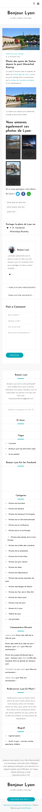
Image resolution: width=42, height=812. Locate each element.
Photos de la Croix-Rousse (19, 530)
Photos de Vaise (15, 54)
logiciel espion (14, 736)
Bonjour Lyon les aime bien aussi (22, 449)
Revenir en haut (20, 799)
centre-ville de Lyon (21, 74)
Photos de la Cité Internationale (22, 519)
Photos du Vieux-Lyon (17, 597)
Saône (31, 80)
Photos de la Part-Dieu (18, 556)
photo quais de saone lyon (16, 202)
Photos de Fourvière (17, 503)
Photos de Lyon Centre (18, 562)
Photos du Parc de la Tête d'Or (21, 592)
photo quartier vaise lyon (16, 207)
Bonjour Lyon (21, 13)
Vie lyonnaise (14, 619)
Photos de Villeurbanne (18, 573)
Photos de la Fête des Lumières (21, 545)
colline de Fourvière (18, 80)
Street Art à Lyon (16, 608)
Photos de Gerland (16, 509)
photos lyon (11, 212)
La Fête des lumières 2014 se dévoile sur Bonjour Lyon (20, 661)
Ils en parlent (14, 454)
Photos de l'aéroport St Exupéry (22, 514)
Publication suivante (20, 295)
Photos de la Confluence (19, 525)
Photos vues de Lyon (17, 603)
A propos (12, 443)
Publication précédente (22, 287)
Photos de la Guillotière (18, 551)
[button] (34, 3)
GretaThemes (26, 808)
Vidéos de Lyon (15, 614)
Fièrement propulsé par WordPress (17, 805)
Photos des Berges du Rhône (20, 586)
